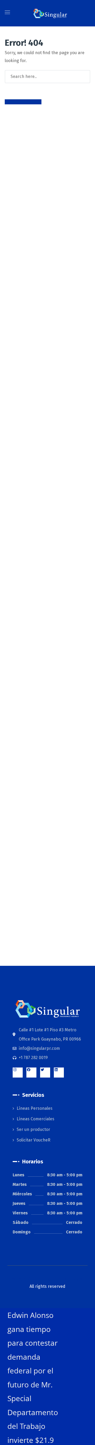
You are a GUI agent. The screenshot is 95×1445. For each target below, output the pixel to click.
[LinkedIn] (59, 1073)
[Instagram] (18, 1073)
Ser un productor (33, 1129)
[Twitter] (45, 1073)
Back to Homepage (23, 101)
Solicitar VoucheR (33, 1140)
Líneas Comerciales (35, 1118)
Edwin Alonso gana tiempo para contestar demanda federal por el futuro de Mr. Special (32, 1356)
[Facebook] (31, 1073)
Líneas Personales (35, 1108)
